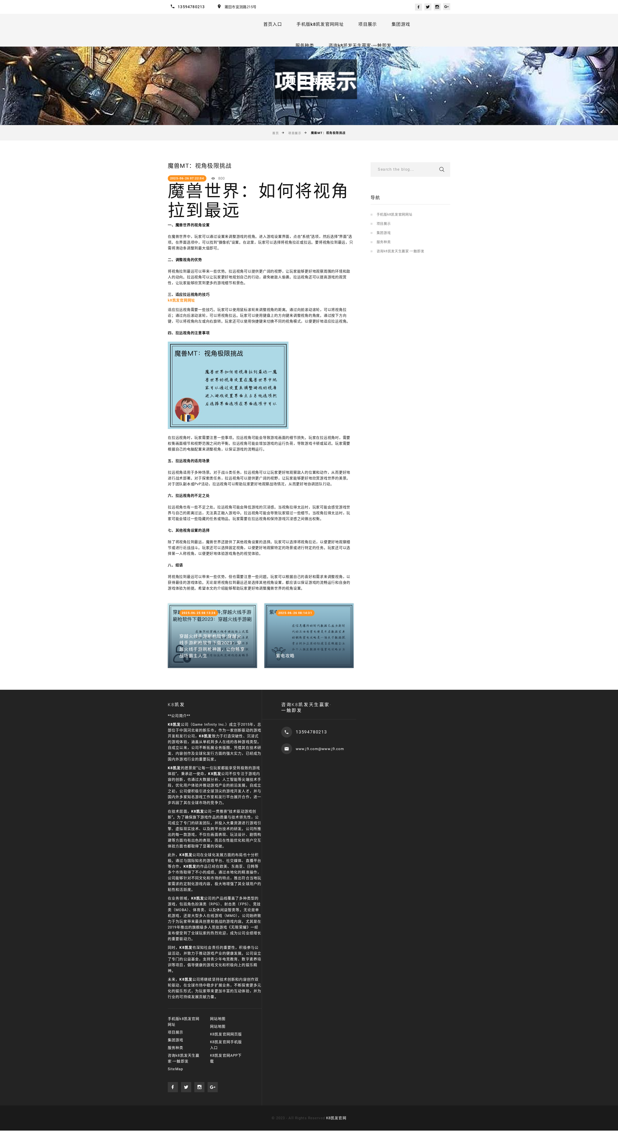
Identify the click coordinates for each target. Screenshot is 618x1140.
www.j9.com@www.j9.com (320, 749)
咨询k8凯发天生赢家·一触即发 (360, 45)
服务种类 (304, 45)
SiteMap (175, 1069)
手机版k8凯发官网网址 (320, 24)
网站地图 (218, 1019)
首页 (275, 133)
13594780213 (191, 7)
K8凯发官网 (336, 1118)
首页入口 (272, 24)
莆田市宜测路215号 (241, 7)
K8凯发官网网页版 (226, 1034)
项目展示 (367, 24)
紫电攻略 (285, 655)
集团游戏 (401, 24)
